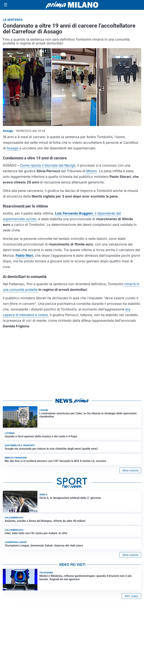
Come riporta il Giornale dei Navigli (48, 165)
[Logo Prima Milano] (72, 4)
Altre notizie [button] (130, 470)
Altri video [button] (131, 596)
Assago (13, 148)
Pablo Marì (24, 255)
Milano (91, 171)
